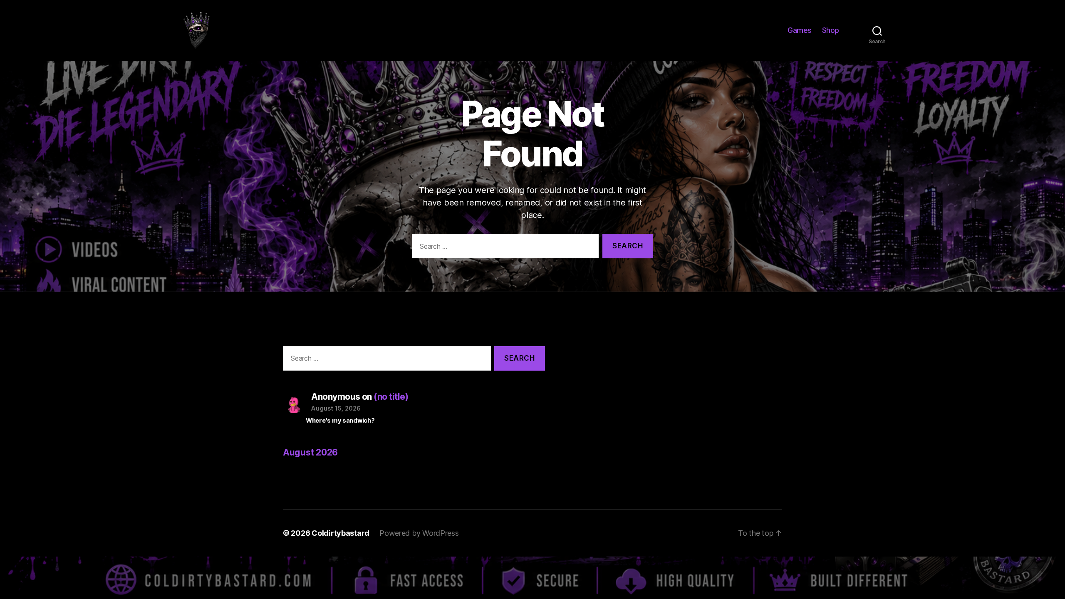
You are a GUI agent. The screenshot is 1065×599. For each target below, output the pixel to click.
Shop (830, 30)
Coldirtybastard (340, 533)
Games (800, 30)
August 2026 (310, 452)
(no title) (391, 396)
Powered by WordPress (419, 533)
